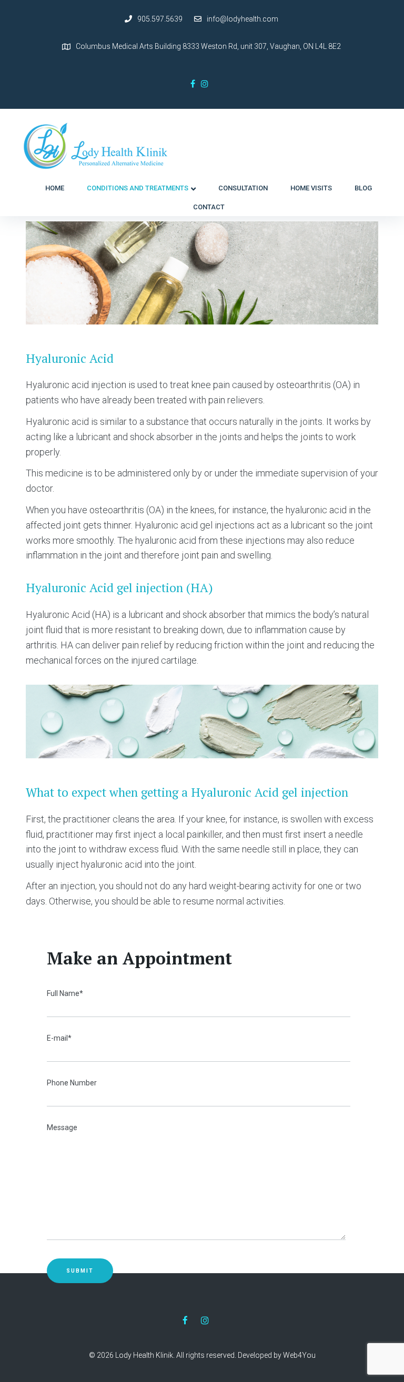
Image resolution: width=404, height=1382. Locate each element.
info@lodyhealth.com (242, 19)
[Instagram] (204, 83)
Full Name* (65, 993)
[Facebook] (192, 83)
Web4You (299, 1355)
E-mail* (59, 1038)
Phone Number (72, 1083)
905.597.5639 (160, 19)
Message (62, 1127)
